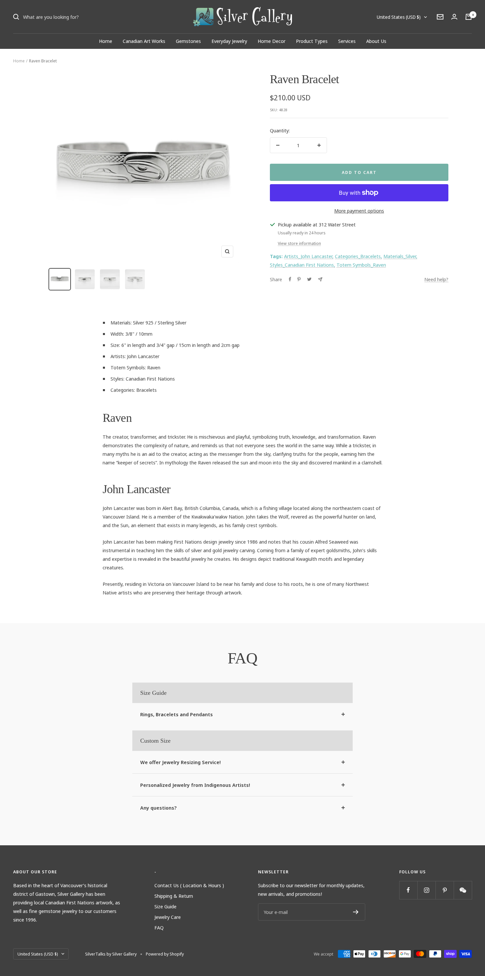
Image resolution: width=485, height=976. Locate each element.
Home (105, 41)
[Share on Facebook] (290, 279)
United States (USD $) (399, 17)
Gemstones (188, 41)
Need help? (436, 279)
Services (347, 41)
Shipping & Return (173, 895)
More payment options (359, 210)
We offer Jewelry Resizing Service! (180, 762)
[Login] (454, 16)
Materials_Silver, (400, 256)
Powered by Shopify (165, 954)
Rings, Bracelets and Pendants (176, 714)
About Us (376, 41)
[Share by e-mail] (320, 279)
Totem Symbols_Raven (361, 264)
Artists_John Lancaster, (309, 256)
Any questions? (158, 807)
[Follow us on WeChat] (463, 890)
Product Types (312, 41)
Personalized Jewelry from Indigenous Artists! (195, 785)
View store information (299, 243)
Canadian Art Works (144, 41)
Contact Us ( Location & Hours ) (189, 885)
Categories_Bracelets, (358, 256)
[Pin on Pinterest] (299, 279)
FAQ (159, 927)
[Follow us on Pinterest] (445, 890)
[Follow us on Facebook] (408, 890)
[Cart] (468, 17)
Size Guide (165, 906)
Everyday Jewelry (229, 41)
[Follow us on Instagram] (426, 890)
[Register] (356, 912)
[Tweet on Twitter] (309, 279)
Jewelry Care (167, 917)
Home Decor (271, 41)
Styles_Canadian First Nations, (302, 264)
